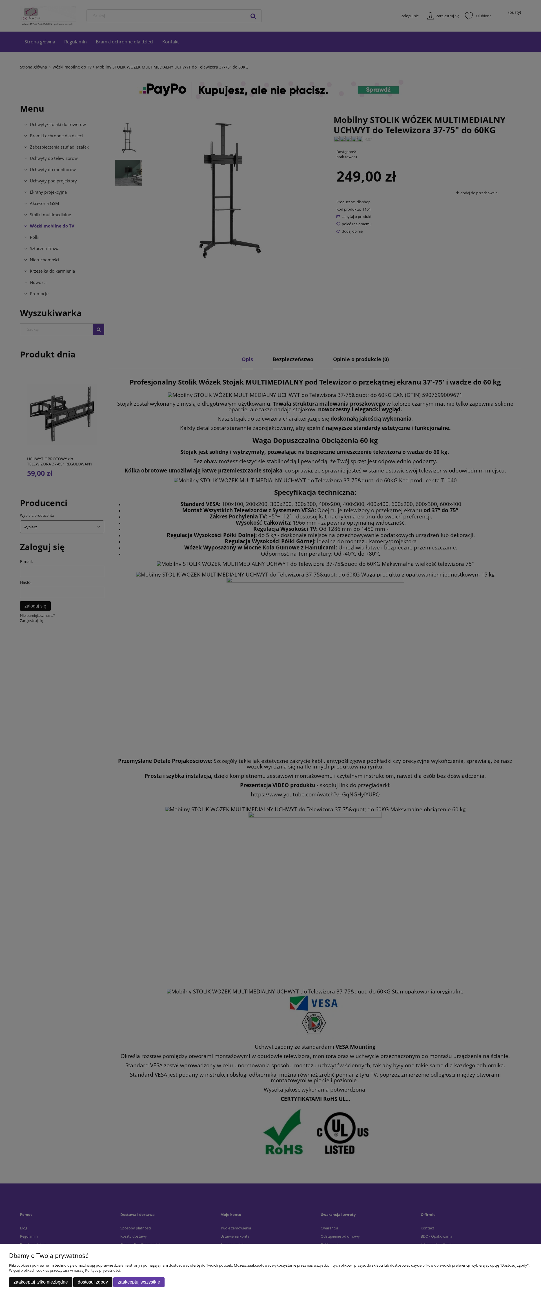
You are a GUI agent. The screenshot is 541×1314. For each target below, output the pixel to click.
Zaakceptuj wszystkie (139, 1282)
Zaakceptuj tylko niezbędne (41, 1282)
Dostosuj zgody (93, 1282)
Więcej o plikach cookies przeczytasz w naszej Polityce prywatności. (65, 1270)
